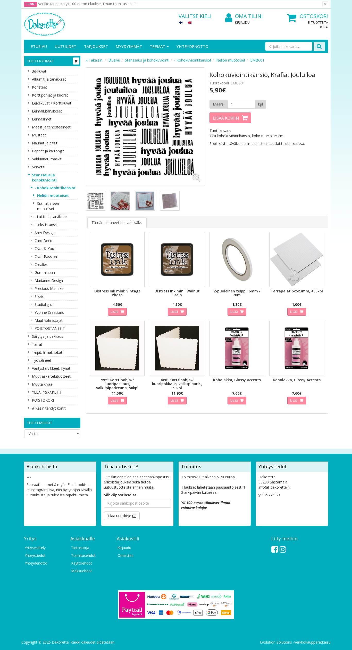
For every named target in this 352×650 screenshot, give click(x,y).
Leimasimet (42, 119)
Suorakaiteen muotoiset (48, 206)
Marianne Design (49, 280)
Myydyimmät (129, 46)
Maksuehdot (81, 570)
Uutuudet (65, 46)
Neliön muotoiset (53, 195)
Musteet (39, 135)
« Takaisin (94, 60)
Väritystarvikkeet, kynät (51, 368)
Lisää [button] (115, 311)
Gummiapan (45, 272)
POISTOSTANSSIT (50, 328)
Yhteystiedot (35, 555)
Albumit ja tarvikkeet (49, 79)
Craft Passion (46, 256)
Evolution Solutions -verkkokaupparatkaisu (295, 642)
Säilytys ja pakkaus (47, 336)
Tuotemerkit (39, 422)
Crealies (41, 264)
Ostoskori (314, 16)
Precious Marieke (49, 288)
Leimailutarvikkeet (47, 111)
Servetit (38, 166)
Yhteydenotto (192, 46)
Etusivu (39, 46)
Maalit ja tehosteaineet (51, 127)
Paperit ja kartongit (48, 151)
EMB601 (257, 60)
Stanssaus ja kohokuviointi (44, 177)
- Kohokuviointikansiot (55, 187)
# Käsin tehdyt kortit (49, 408)
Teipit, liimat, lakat (47, 352)
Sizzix (39, 296)
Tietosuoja (80, 547)
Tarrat (37, 344)
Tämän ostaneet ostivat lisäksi (117, 222)
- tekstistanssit (47, 224)
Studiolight (43, 304)
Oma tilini (249, 16)
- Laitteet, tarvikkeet (51, 216)
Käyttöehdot (81, 563)
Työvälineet (41, 360)
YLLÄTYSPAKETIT (47, 392)
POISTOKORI (43, 400)
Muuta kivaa (42, 384)
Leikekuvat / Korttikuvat (51, 103)
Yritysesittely (35, 547)
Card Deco (43, 240)
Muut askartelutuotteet (51, 376)
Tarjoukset (96, 46)
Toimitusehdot (83, 555)
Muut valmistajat (49, 320)
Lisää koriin (226, 118)
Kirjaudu (242, 22)
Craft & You (44, 248)
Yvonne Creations (49, 312)
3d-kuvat (39, 71)
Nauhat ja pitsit (44, 143)
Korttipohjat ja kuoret (50, 95)
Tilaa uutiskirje (119, 515)
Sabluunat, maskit (47, 159)
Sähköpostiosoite (120, 494)
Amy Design (45, 232)
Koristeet (39, 87)
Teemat (158, 46)
